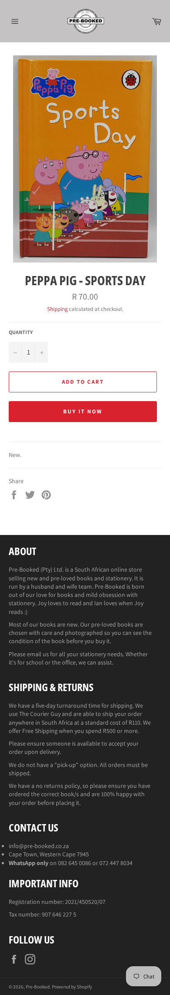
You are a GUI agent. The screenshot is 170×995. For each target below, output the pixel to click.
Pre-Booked (38, 987)
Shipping (57, 309)
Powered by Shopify (72, 987)
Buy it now (82, 411)
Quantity (21, 332)
